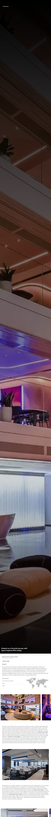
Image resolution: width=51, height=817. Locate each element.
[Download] (35, 718)
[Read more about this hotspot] (27, 708)
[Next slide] (48, 707)
